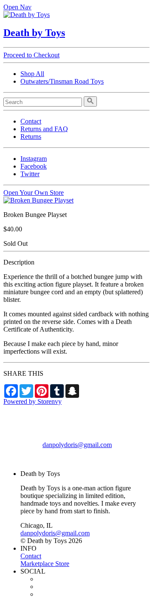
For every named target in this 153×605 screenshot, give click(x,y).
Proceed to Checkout (31, 55)
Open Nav (17, 7)
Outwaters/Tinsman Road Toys (62, 81)
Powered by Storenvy (32, 401)
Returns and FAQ (44, 128)
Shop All (32, 73)
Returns (30, 136)
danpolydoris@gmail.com (77, 444)
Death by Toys (34, 32)
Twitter (30, 173)
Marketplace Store (44, 563)
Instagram (33, 158)
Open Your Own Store (33, 192)
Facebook (33, 166)
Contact (30, 121)
